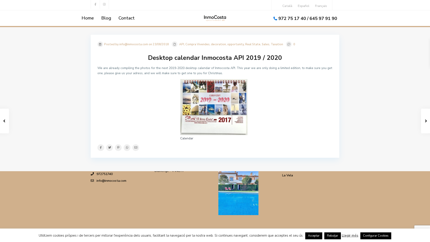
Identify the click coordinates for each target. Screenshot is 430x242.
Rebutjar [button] (332, 236)
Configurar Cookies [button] (376, 236)
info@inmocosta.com (111, 181)
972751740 (105, 174)
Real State (252, 44)
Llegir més (350, 235)
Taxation (277, 44)
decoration (218, 44)
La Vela (287, 175)
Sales (265, 44)
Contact (126, 18)
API (181, 44)
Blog (106, 18)
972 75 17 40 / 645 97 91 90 (307, 18)
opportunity (235, 44)
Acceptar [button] (314, 236)
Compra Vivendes (197, 44)
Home (88, 18)
